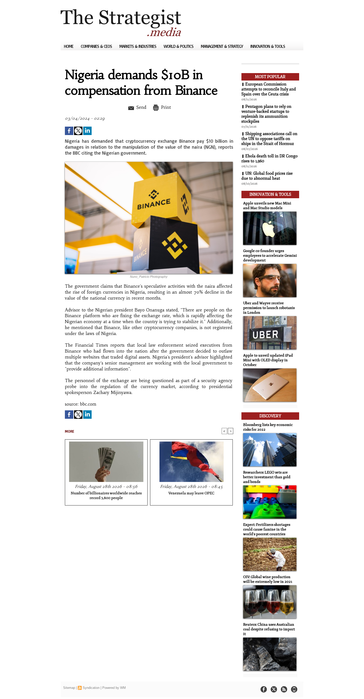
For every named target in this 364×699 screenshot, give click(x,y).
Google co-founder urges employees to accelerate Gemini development (270, 256)
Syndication (91, 688)
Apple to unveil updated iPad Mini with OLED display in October (268, 360)
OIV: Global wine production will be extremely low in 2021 (267, 579)
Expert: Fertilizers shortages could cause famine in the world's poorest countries (266, 529)
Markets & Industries (138, 46)
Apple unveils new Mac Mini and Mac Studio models (267, 205)
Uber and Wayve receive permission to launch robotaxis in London (269, 308)
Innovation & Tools (267, 46)
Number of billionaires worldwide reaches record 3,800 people (106, 495)
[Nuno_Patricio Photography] (149, 163)
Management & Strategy (222, 46)
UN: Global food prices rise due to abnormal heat (267, 176)
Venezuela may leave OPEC (191, 493)
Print (165, 107)
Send (140, 107)
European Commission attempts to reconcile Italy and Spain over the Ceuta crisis (268, 89)
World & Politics (179, 46)
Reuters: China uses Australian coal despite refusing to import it (269, 629)
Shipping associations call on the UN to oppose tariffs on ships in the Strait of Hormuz (269, 138)
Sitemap (69, 688)
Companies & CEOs (97, 46)
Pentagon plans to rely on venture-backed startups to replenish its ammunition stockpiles (266, 114)
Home (69, 46)
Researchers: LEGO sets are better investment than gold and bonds (266, 477)
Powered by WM (114, 688)
